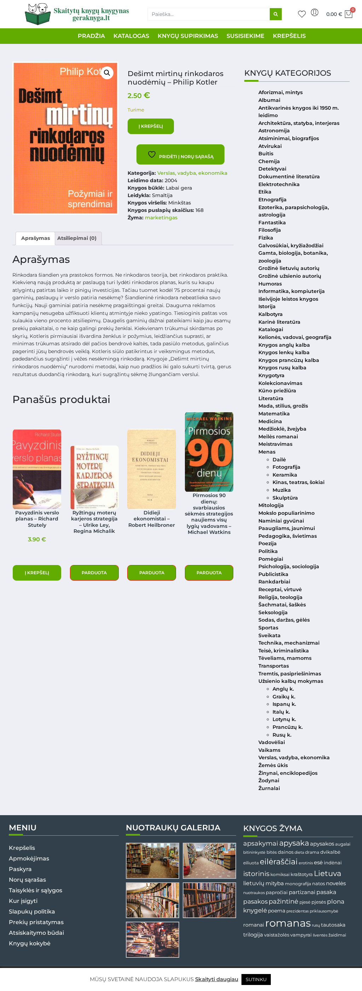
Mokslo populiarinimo (286, 513)
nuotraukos (254, 892)
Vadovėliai (271, 742)
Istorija (267, 306)
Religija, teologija (280, 597)
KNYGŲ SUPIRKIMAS (188, 36)
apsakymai (260, 843)
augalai (342, 844)
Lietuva (327, 873)
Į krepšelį (151, 126)
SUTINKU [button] (256, 979)
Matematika (274, 413)
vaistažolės (276, 935)
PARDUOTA (94, 572)
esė (318, 862)
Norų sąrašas (27, 879)
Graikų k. (284, 696)
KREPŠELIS (289, 36)
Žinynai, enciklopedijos (287, 773)
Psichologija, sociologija (288, 566)
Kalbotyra (270, 314)
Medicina (270, 421)
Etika (265, 192)
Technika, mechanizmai (289, 643)
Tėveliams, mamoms (284, 658)
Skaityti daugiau (216, 979)
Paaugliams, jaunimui (286, 528)
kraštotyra (302, 874)
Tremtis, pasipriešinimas (289, 673)
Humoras (270, 284)
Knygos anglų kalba (284, 345)
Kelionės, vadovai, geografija (295, 337)
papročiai (277, 892)
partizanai (302, 892)
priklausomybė (324, 911)
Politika (268, 551)
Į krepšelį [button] (37, 572)
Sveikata (269, 635)
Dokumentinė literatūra (289, 176)
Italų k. (281, 712)
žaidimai (337, 935)
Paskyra (20, 869)
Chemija (269, 161)
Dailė (279, 459)
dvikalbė (330, 852)
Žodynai (268, 780)
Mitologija (271, 505)
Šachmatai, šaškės (282, 604)
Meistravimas (275, 444)
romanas (288, 923)
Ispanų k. (284, 704)
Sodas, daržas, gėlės (284, 620)
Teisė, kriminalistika (283, 650)
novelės (336, 883)
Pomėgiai (270, 559)
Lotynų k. (284, 719)
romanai (253, 925)
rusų (316, 925)
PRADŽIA (91, 36)
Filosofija (269, 230)
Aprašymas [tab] (35, 238)
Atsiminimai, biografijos (288, 138)
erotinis (306, 863)
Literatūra (271, 398)
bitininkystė (254, 852)
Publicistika (273, 574)
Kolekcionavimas (280, 383)
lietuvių (253, 883)
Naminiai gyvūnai (281, 521)
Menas (266, 452)
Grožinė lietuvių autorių (289, 268)
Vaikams (269, 750)
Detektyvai (272, 169)
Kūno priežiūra (277, 390)
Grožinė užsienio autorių (289, 276)
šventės (320, 935)
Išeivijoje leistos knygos (288, 299)
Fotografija (286, 467)
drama (312, 852)
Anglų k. (283, 689)
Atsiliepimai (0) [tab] (77, 238)
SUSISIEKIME (245, 36)
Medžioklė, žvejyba (282, 429)
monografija (298, 883)
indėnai (333, 862)
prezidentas (297, 911)
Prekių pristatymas (36, 922)
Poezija (267, 543)
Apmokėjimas (29, 858)
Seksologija (273, 612)
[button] (107, 73)
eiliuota (251, 862)
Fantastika (272, 222)
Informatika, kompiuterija (291, 291)
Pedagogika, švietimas (287, 536)
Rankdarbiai (274, 581)
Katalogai (270, 329)
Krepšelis (22, 848)
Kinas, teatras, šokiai (299, 482)
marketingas (161, 217)
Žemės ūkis (273, 765)
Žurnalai (269, 788)
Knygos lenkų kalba (284, 352)
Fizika (265, 238)
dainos (285, 852)
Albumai (269, 100)
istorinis (256, 874)
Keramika (285, 475)
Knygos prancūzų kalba (288, 360)
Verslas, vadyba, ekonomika (192, 173)
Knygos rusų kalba (282, 367)
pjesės (318, 902)
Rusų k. (282, 735)
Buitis (265, 153)
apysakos (322, 843)
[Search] (276, 14)
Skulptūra (285, 498)
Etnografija (272, 199)
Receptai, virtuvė (280, 589)
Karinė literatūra (279, 322)
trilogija (253, 935)
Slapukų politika (32, 911)
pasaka (326, 891)
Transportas (273, 666)
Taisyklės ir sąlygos (35, 890)
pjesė (304, 902)
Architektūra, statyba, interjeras (298, 123)
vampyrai (301, 935)
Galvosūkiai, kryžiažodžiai (290, 245)
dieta (299, 852)
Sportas (268, 627)
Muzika (282, 490)
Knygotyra (271, 375)
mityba (274, 883)
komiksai (280, 874)
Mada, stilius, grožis (283, 406)
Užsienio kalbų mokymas (290, 681)
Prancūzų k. (288, 727)
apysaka (294, 842)
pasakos (255, 901)
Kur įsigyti (23, 901)
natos (318, 883)
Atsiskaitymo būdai (36, 932)
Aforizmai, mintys (280, 92)
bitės (272, 852)
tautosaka (333, 925)
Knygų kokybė (30, 943)
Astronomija (274, 130)
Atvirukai (270, 146)
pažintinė (283, 901)
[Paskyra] (314, 12)
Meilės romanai (278, 436)
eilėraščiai (279, 861)
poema (276, 911)
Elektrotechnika (279, 184)
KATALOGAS (131, 36)
